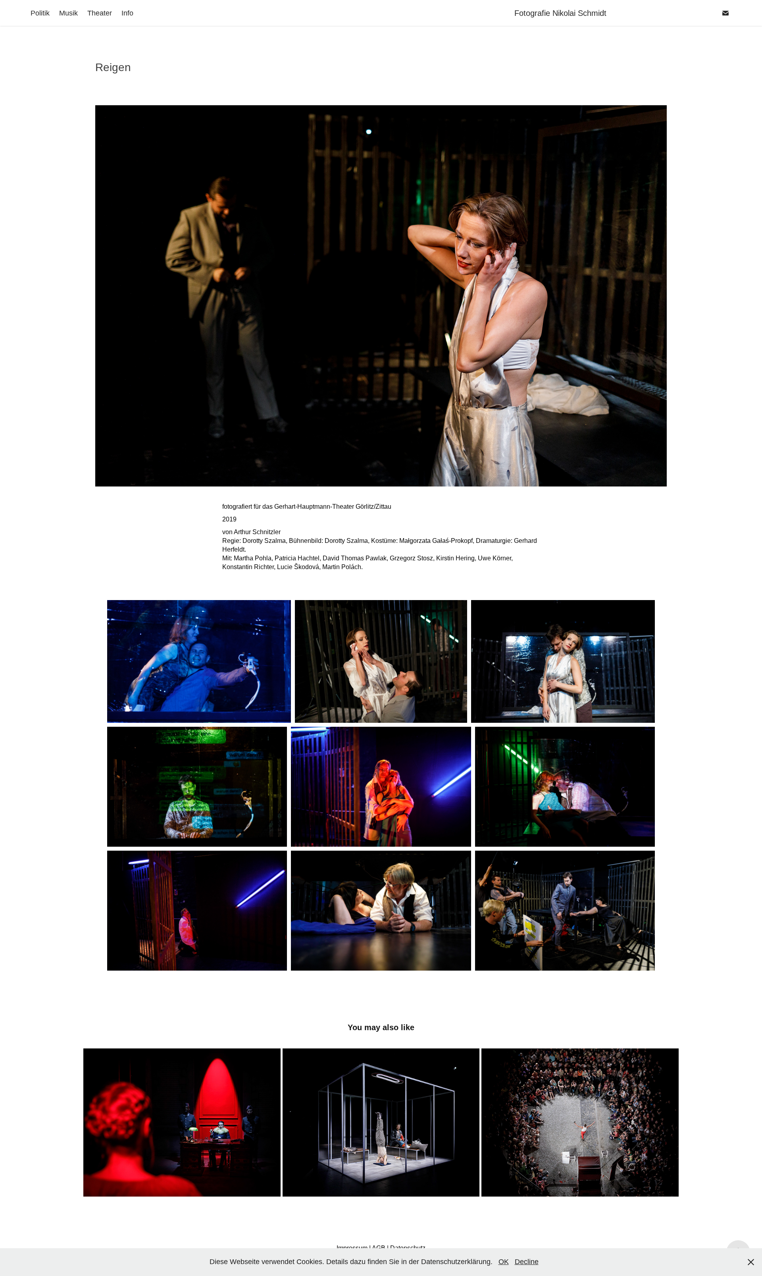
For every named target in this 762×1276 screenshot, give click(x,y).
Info (127, 13)
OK (503, 1262)
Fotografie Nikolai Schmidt (591, 13)
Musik (68, 13)
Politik (40, 13)
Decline (527, 1262)
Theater (99, 13)
